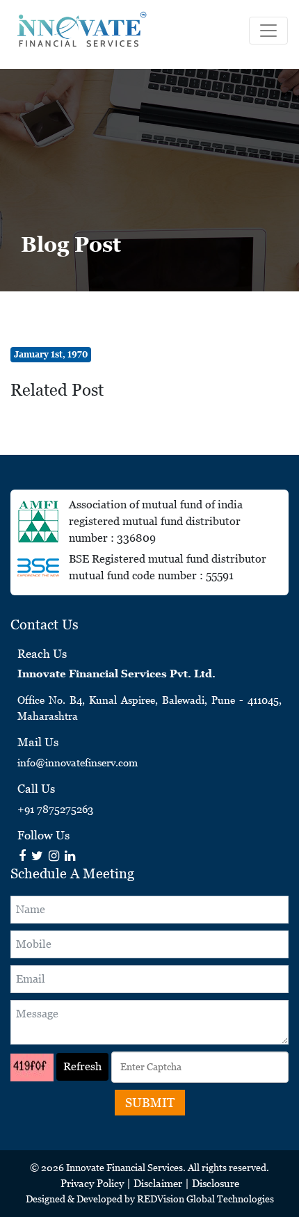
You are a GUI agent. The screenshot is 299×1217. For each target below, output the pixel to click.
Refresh (82, 1066)
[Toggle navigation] (268, 31)
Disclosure (215, 1183)
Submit (150, 1102)
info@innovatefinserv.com (77, 762)
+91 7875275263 (55, 809)
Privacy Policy (92, 1183)
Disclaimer (158, 1183)
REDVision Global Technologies (205, 1198)
